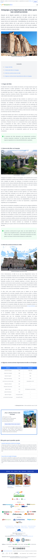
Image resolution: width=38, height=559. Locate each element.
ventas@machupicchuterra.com (27, 536)
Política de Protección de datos (10, 527)
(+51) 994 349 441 (33, 544)
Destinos (16, 471)
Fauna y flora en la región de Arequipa (19, 460)
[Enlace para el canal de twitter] (23, 548)
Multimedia (24, 471)
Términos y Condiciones (24, 527)
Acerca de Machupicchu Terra (9, 526)
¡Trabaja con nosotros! (24, 526)
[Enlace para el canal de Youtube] (17, 548)
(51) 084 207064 (9, 544)
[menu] (37, 4)
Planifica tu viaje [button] (31, 471)
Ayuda (8, 471)
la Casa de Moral (31, 306)
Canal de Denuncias (31, 527)
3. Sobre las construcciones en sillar (12, 73)
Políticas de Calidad (17, 526)
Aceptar (35, 1)
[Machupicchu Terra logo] (6, 4)
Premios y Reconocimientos (32, 526)
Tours (12, 471)
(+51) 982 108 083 (20, 544)
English (19, 499)
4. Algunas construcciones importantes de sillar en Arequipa (18, 76)
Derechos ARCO (18, 527)
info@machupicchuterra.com (16, 536)
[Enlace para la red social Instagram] (15, 548)
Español (14, 499)
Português (24, 499)
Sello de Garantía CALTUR (8, 550)
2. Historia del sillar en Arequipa (11, 70)
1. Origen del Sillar (8, 67)
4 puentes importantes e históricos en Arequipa (19, 447)
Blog (19, 471)
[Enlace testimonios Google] (24, 548)
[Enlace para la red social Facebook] (13, 548)
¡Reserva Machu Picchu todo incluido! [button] (12, 424)
